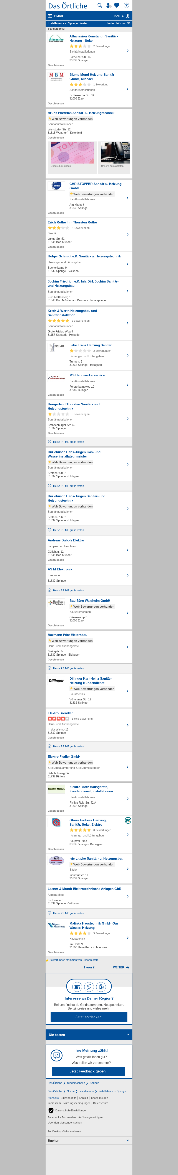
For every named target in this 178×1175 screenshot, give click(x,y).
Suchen (53, 1140)
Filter (58, 15)
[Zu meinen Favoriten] (117, 5)
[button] (67, 1110)
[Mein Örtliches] (109, 5)
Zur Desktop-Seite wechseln (64, 1131)
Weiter (118, 967)
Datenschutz (100, 1103)
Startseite (53, 1098)
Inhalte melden (99, 1098)
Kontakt (83, 1098)
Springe (94, 1083)
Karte (119, 15)
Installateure (86, 1091)
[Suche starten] (100, 5)
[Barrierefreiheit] (127, 5)
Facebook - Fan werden (62, 1117)
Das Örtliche (55, 1083)
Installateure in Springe (112, 1091)
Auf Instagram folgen (90, 1117)
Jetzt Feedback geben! (88, 1071)
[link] (127, 16)
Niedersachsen (76, 1083)
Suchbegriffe (68, 1098)
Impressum (54, 1103)
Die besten (57, 1035)
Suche (71, 1091)
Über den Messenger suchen (65, 1122)
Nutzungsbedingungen (77, 1103)
